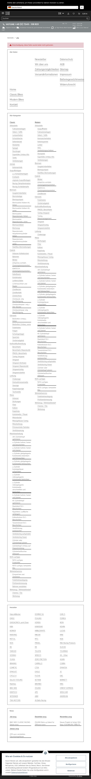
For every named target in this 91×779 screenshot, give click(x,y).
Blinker (14, 260)
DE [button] (59, 13)
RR (36, 647)
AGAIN (62, 659)
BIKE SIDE (13, 688)
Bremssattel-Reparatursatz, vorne (19, 220)
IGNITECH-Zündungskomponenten (21, 270)
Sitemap (64, 69)
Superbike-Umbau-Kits (20, 154)
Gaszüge (15, 385)
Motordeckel (17, 417)
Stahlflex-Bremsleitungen (21, 247)
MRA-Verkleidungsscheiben (45, 149)
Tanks (14, 158)
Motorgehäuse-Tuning (20, 421)
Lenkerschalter (17, 280)
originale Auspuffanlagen (21, 180)
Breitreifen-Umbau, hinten (19, 320)
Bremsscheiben (18, 225)
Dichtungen (16, 401)
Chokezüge (16, 379)
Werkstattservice (16, 571)
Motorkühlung (17, 424)
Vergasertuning (18, 369)
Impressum (65, 74)
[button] (68, 13)
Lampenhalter (17, 135)
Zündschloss (17, 296)
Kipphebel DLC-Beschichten (18, 507)
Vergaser (15, 360)
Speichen (15, 337)
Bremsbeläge (17, 196)
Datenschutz (66, 59)
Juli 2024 (13, 717)
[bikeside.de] (8, 13)
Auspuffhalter (42, 129)
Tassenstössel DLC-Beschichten (19, 524)
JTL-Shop (79, 776)
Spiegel (15, 148)
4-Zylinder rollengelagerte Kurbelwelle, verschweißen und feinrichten (19, 487)
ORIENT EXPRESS (66, 688)
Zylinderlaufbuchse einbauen (19, 553)
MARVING (13, 635)
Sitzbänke (16, 145)
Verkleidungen (17, 161)
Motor (12, 395)
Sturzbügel (16, 151)
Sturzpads (41, 153)
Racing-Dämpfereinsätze (21, 183)
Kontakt (14, 104)
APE (36, 692)
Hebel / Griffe (17, 132)
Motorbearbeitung (16, 433)
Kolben (15, 408)
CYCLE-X (13, 676)
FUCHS (37, 676)
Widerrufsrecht (68, 84)
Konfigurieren (71, 764)
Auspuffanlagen (15, 170)
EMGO (12, 618)
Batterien (15, 257)
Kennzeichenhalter (44, 138)
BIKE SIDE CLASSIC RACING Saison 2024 (20, 723)
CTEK (37, 667)
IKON (62, 622)
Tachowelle (16, 392)
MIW (61, 635)
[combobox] (42, 7)
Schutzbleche (17, 138)
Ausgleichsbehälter (19, 193)
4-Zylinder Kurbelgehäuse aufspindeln (17, 469)
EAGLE (37, 672)
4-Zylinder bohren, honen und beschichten (21, 443)
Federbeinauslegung (19, 580)
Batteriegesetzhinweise (72, 79)
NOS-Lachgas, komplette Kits (21, 567)
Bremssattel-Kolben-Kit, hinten (21, 204)
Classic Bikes (16, 94)
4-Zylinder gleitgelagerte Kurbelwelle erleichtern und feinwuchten (21, 456)
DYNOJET (13, 672)
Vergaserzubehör (18, 372)
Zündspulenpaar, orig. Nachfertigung (20, 311)
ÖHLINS (38, 688)
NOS (11, 643)
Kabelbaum (16, 274)
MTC (36, 639)
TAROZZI (13, 651)
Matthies (13, 684)
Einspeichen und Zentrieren (18, 576)
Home (13, 89)
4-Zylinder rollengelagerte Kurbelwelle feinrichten (20, 477)
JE (61, 672)
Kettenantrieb (17, 167)
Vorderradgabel (18, 340)
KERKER (13, 631)
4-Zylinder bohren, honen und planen (21, 449)
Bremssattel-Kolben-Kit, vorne (21, 209)
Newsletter (40, 59)
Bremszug (16, 228)
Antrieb (12, 164)
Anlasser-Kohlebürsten (20, 253)
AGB (62, 64)
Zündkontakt (17, 292)
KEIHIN (62, 626)
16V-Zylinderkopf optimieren (18, 438)
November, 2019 (66, 717)
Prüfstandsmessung (19, 583)
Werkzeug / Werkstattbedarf (20, 590)
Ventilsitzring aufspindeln (21, 534)
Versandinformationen (46, 74)
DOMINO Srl (39, 614)
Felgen (14, 331)
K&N (11, 626)
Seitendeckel (17, 142)
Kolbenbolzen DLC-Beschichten (19, 518)
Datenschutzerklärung (19, 772)
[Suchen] (87, 18)
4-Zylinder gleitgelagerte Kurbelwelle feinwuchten (21, 462)
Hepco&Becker (15, 614)
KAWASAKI (39, 626)
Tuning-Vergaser (18, 356)
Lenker (40, 145)
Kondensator (17, 277)
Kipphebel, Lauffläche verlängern (20, 513)
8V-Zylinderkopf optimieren (18, 502)
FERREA (63, 618)
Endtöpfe (15, 177)
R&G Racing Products (67, 643)
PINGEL (37, 643)
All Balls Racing (40, 700)
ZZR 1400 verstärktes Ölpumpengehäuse (17, 735)
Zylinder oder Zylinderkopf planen (19, 541)
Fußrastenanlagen (19, 129)
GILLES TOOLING (16, 680)
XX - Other (64, 655)
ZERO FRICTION (41, 659)
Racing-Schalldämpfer (20, 186)
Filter (14, 405)
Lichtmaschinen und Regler (19, 285)
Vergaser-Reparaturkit (20, 366)
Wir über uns (41, 64)
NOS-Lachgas (15, 557)
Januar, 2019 (14, 729)
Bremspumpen (17, 199)
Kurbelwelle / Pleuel (19, 414)
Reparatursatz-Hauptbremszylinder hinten (19, 233)
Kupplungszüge (18, 389)
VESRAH (13, 655)
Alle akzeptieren (71, 758)
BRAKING (13, 663)
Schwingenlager (18, 334)
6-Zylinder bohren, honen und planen (21, 496)
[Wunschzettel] (73, 13)
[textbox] (42, 7)
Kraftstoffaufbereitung (18, 344)
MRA (61, 684)
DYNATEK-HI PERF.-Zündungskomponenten (21, 264)
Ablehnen (71, 771)
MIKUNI (37, 635)
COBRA (62, 663)
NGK (61, 639)
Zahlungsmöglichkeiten (47, 69)
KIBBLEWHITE (40, 631)
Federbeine (16, 327)
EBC (61, 676)
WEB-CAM (64, 692)
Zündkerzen (16, 289)
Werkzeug (16, 596)
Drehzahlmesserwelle (20, 382)
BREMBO (38, 684)
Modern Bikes (17, 99)
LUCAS (62, 631)
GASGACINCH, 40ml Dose (19, 622)
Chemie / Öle (17, 593)
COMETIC (13, 667)
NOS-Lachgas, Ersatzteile (17, 561)
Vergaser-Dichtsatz (19, 363)
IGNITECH (13, 692)
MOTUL (12, 639)
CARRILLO (38, 663)
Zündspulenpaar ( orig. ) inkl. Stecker (21, 306)
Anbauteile (14, 125)
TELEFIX (38, 651)
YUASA (12, 659)
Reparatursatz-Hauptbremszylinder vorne (19, 241)
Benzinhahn (16, 347)
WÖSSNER (14, 696)
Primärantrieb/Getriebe (20, 427)
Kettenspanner (43, 142)
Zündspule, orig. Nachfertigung (18, 300)
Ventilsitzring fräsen (19, 537)
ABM (36, 696)
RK (11, 647)
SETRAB (38, 680)
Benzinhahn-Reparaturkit (21, 350)
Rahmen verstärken (19, 586)
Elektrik (12, 250)
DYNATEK (63, 667)
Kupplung (16, 411)
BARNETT (63, 680)
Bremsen (13, 190)
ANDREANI (64, 696)
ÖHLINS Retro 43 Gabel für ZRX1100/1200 (44, 723)
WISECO (38, 655)
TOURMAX (64, 651)
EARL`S (62, 614)
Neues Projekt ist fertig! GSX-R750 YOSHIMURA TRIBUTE (70, 723)
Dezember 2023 (40, 717)
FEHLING (38, 618)
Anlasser (15, 398)
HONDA (38, 622)
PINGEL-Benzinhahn (19, 353)
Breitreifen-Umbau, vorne (21, 324)
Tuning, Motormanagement (44, 217)
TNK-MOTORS (15, 700)
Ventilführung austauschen (17, 529)
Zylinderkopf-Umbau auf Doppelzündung (21, 547)
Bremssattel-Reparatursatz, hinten (20, 215)
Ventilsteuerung (18, 430)
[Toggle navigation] (3, 12)
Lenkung (13, 376)
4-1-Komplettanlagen (20, 174)
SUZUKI (63, 647)
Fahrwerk (13, 315)
